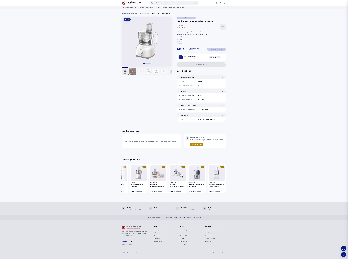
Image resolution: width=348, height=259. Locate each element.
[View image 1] (125, 71)
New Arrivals (157, 236)
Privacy (215, 252)
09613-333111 (127, 242)
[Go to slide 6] (149, 63)
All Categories (129, 7)
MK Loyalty (183, 233)
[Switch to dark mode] (217, 3)
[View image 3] (148, 71)
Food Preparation (132, 13)
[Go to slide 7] (150, 63)
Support (182, 238)
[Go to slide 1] (144, 63)
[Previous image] (126, 41)
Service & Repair (184, 230)
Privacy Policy (209, 241)
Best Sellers (157, 238)
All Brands (156, 233)
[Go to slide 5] (148, 63)
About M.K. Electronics (211, 230)
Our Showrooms (209, 233)
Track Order (183, 244)
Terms (219, 252)
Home (124, 13)
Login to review (197, 144)
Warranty (224, 252)
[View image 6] (171, 71)
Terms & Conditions (210, 238)
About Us (172, 7)
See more (179, 43)
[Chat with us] (343, 254)
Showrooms (149, 7)
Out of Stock (202, 65)
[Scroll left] (124, 179)
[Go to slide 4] (147, 63)
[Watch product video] (132, 71)
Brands (141, 7)
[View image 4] (156, 71)
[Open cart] (224, 3)
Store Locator (183, 241)
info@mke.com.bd (127, 244)
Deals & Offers (158, 241)
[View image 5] (163, 71)
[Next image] (168, 41)
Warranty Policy (184, 236)
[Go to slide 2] (145, 63)
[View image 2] (140, 71)
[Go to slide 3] (146, 63)
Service (158, 7)
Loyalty (164, 7)
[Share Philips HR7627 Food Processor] (224, 21)
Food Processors (144, 13)
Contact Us (180, 7)
